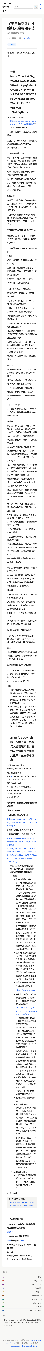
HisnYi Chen (37, 1284)
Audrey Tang (37, 1281)
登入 (41, 6)
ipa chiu (38, 1288)
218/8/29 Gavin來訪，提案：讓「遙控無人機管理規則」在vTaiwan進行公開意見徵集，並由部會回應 (23, 1323)
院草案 (22, 1240)
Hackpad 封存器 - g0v (7, 7)
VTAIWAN (12, 44)
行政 (9, 1240)
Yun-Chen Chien (35, 1310)
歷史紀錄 (27, 38)
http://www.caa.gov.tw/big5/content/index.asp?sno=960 (26, 1010)
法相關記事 (8, 1325)
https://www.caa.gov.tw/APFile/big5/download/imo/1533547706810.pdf (22, 822)
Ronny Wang (37, 1295)
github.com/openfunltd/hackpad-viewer (22, 1346)
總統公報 (11, 1232)
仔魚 (40, 1277)
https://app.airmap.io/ (26, 990)
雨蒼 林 (39, 1292)
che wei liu (37, 1303)
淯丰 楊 (39, 1307)
